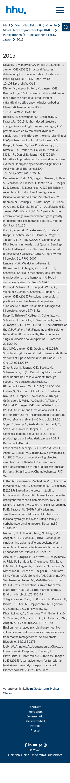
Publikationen (12, 34)
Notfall (35, 725)
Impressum (34, 711)
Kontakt (34, 707)
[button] (66, 27)
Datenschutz (35, 716)
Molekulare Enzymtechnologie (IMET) (28, 30)
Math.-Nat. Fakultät (28, 25)
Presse (35, 730)
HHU (6, 25)
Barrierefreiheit (35, 721)
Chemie (51, 25)
